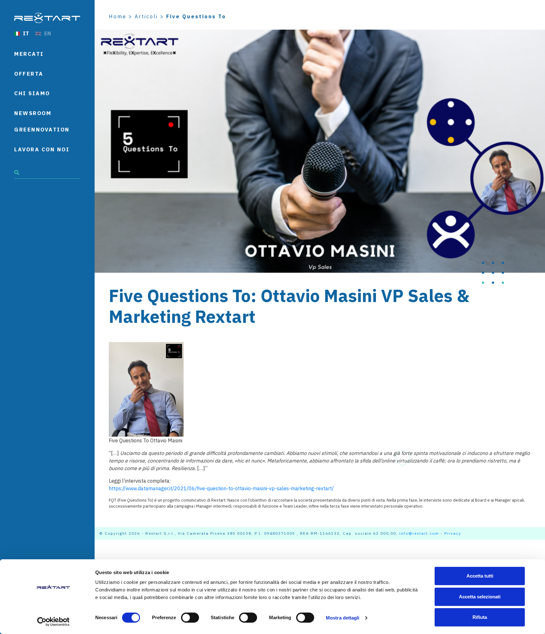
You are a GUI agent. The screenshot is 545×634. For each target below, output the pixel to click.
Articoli (146, 16)
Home (117, 16)
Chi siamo (32, 93)
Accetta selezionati (480, 596)
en (47, 33)
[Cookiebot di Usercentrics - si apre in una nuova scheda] (53, 621)
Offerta (29, 73)
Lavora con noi (41, 149)
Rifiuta (479, 617)
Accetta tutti (479, 576)
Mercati (29, 53)
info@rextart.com (419, 533)
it (26, 33)
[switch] (190, 618)
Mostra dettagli (343, 617)
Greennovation (42, 129)
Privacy (452, 533)
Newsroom (32, 113)
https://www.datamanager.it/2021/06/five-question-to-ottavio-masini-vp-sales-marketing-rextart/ (221, 488)
